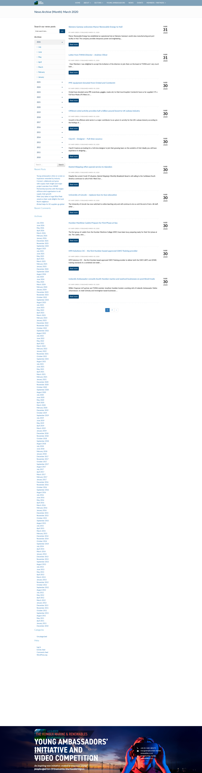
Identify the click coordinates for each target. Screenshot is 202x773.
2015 (39, 132)
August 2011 (41, 616)
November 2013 (43, 559)
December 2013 (42, 557)
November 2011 (43, 608)
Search (61, 165)
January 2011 (42, 623)
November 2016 (43, 485)
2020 (39, 107)
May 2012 (40, 595)
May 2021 (40, 369)
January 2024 (42, 290)
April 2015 (40, 528)
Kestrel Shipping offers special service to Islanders (90, 167)
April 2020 (40, 403)
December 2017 (42, 456)
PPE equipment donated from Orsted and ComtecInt (92, 83)
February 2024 (42, 287)
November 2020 (43, 385)
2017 (39, 122)
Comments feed (42, 652)
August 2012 (41, 590)
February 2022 (42, 349)
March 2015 (41, 531)
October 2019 (42, 413)
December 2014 (42, 536)
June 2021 (40, 367)
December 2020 (42, 382)
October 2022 (42, 328)
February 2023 (42, 318)
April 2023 (40, 313)
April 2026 (40, 231)
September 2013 (43, 562)
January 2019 (42, 431)
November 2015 (43, 516)
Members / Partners (156, 3)
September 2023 (43, 300)
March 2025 (41, 261)
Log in (39, 647)
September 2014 (43, 544)
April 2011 (40, 621)
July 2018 (40, 446)
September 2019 (43, 415)
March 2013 (41, 577)
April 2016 (40, 503)
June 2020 (40, 397)
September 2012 (43, 587)
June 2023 (40, 308)
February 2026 (42, 236)
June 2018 (40, 449)
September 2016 (43, 490)
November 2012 (43, 582)
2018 (39, 117)
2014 (39, 137)
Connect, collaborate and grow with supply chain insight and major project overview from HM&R (49, 183)
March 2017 (41, 474)
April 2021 (40, 372)
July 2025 (40, 251)
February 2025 (42, 264)
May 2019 (40, 423)
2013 (39, 142)
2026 (39, 42)
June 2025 (40, 254)
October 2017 (42, 462)
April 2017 (40, 472)
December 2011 (42, 605)
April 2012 (40, 598)
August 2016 (41, 492)
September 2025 (43, 246)
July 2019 (40, 418)
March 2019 (41, 428)
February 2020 (42, 408)
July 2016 (40, 495)
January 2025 (42, 266)
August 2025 (41, 248)
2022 (39, 97)
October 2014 (42, 541)
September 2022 (43, 331)
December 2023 (42, 292)
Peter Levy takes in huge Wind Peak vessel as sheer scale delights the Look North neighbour (50, 199)
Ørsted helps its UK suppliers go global (50, 204)
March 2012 (41, 600)
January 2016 (42, 510)
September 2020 (43, 390)
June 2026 (40, 225)
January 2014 (42, 554)
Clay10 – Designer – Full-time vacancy (85, 139)
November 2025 (43, 243)
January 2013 (42, 580)
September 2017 (43, 464)
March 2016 (41, 505)
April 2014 (40, 549)
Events (140, 3)
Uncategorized (42, 637)
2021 (39, 102)
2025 (39, 82)
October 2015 (42, 518)
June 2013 (40, 569)
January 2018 (42, 454)
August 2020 (41, 392)
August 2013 (41, 564)
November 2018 (43, 436)
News (131, 3)
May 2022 (40, 341)
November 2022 (43, 326)
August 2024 (41, 274)
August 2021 (41, 361)
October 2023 (42, 297)
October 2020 (42, 387)
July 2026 (40, 223)
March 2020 (41, 405)
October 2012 (42, 585)
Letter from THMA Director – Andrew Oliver (88, 55)
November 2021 (43, 354)
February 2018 (42, 451)
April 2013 (40, 575)
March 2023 (41, 315)
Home (77, 3)
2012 (39, 147)
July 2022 (40, 336)
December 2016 (42, 482)
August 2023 (41, 302)
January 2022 (42, 351)
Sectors (98, 3)
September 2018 (43, 441)
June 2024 (40, 279)
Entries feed (41, 650)
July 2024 (40, 277)
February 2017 (42, 477)
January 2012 (42, 603)
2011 (39, 152)
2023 (39, 92)
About (87, 3)
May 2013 (40, 572)
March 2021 (41, 374)
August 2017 (41, 467)
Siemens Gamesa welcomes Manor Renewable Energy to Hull (95, 27)
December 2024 (42, 269)
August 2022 (41, 333)
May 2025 (40, 256)
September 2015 (43, 521)
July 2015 (40, 526)
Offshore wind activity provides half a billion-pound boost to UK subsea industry (104, 111)
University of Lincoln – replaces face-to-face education (93, 195)
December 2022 (42, 323)
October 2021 (42, 356)
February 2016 (42, 508)
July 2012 (40, 593)
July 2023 (40, 305)
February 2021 (42, 377)
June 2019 (40, 421)
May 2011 (40, 618)
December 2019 (42, 410)
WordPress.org (42, 655)
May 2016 (40, 500)
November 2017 (43, 459)
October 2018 (42, 438)
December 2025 (42, 241)
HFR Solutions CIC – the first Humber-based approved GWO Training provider (103, 251)
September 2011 (43, 613)
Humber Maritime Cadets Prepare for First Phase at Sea (93, 223)
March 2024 (41, 284)
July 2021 (40, 364)
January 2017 (42, 480)
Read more (74, 44)
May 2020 (40, 400)
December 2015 (42, 513)
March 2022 (41, 346)
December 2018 (42, 433)
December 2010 (42, 626)
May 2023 (40, 310)
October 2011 (42, 610)
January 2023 (42, 320)
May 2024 (40, 282)
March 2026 (41, 233)
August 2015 (41, 523)
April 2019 (40, 426)
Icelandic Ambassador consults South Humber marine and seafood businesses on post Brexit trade (112, 279)
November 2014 (43, 539)
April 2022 (40, 343)
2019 (39, 112)
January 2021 (42, 379)
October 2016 (42, 487)
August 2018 (41, 444)
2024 (39, 87)
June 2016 (40, 498)
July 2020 (40, 395)
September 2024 (43, 272)
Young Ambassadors (116, 3)
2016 (39, 127)
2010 (39, 157)
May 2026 (40, 228)
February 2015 (42, 533)
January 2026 (42, 238)
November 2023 (43, 295)
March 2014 (41, 551)
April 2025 (40, 259)
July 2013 (40, 567)
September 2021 (43, 359)
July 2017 (40, 469)
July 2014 (40, 546)
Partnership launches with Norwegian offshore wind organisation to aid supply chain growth (50, 191)
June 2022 (40, 338)
